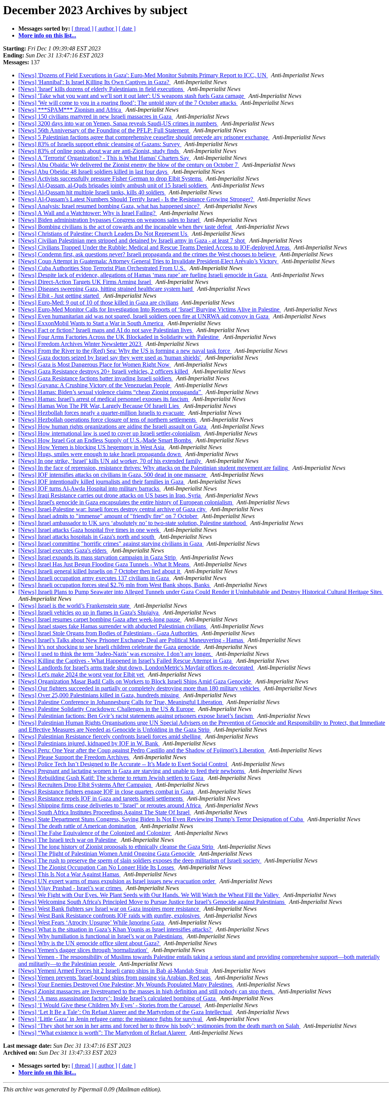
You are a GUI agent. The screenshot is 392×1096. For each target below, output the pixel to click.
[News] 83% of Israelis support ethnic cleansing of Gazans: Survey (99, 144)
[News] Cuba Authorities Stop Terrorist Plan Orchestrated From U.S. (102, 268)
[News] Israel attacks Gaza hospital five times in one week (89, 530)
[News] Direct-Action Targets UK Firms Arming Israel (85, 282)
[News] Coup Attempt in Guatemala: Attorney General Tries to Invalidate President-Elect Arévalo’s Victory (148, 261)
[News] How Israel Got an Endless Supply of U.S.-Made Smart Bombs (105, 440)
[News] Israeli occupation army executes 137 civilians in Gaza (94, 578)
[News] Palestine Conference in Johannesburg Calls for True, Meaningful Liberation (121, 702)
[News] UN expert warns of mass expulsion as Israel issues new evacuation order (117, 881)
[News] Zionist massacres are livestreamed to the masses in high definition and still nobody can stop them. (146, 991)
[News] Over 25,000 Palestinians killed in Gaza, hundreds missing (99, 695)
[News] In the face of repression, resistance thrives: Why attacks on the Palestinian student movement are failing (153, 468)
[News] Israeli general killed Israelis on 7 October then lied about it (99, 571)
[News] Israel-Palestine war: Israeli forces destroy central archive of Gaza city (112, 509)
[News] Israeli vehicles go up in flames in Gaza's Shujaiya (89, 612)
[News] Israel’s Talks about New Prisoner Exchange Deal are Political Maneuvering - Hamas (131, 640)
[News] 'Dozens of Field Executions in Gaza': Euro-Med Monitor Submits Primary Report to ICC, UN (143, 75)
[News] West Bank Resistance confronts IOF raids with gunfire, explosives (109, 915)
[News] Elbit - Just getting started (59, 295)
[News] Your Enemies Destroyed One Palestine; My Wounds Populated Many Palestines (126, 984)
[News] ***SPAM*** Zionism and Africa (70, 109)
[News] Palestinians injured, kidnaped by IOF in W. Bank (89, 743)
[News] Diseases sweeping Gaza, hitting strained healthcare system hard (106, 288)
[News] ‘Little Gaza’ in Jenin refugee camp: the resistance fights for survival (110, 1019)
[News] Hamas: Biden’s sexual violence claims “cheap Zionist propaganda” (110, 392)
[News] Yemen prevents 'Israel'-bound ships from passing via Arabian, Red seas (115, 977)
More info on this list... (47, 35)
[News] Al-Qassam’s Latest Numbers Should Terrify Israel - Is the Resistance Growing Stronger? (136, 199)
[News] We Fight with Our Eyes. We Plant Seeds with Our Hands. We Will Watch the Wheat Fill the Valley (149, 895)
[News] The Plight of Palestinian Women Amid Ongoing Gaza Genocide (107, 853)
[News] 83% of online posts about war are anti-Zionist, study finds (99, 151)
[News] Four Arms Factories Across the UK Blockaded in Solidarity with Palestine (119, 337)
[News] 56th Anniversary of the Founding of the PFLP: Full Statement (104, 130)
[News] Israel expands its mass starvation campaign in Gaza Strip (97, 557)
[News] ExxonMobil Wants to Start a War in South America (91, 323)
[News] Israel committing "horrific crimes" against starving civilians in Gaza (111, 543)
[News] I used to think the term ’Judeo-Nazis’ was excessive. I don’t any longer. (115, 654)
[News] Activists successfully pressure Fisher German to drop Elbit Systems (110, 178)
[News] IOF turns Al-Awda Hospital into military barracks (89, 488)
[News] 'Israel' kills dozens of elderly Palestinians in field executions (101, 89)
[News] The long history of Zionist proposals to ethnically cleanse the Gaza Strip (116, 846)
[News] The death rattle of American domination (77, 826)
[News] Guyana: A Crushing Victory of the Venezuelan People (95, 385)
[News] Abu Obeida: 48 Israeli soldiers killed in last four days (93, 171)
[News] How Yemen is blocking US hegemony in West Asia (92, 447)
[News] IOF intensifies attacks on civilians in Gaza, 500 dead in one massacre (112, 474)
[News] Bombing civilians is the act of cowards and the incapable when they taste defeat (125, 226)
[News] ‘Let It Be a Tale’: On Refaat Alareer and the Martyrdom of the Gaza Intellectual (125, 1012)
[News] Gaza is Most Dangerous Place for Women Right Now (94, 364)
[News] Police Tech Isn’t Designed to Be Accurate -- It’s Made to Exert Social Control (123, 764)
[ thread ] (82, 28)
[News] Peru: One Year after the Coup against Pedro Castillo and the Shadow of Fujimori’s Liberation (142, 750)
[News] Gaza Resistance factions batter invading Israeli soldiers (95, 378)
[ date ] (127, 28)
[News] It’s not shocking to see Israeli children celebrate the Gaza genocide (109, 647)
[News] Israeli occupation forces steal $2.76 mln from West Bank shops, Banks (114, 585)
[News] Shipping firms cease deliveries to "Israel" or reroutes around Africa (110, 805)
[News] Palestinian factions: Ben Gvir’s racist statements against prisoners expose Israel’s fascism (136, 716)
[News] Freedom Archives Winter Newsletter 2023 (80, 344)
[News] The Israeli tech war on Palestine (68, 840)
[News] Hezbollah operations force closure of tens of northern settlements (107, 419)
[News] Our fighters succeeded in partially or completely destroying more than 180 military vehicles (139, 688)
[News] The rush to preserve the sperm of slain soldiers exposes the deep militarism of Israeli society (139, 860)
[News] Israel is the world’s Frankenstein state (74, 605)
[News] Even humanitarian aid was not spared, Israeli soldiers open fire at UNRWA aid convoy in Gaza (144, 316)
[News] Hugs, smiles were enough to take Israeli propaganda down (100, 454)
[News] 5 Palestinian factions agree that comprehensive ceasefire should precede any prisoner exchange (144, 137)
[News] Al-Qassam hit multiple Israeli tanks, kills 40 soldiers (92, 192)
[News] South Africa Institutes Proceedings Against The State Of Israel (104, 812)
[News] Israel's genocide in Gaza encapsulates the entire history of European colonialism (126, 502)
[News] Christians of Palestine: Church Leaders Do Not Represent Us (103, 233)
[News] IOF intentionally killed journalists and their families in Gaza (101, 481)
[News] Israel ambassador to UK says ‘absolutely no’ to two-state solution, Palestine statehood (132, 523)
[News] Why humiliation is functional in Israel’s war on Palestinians (101, 936)
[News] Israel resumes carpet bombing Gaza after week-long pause (99, 619)
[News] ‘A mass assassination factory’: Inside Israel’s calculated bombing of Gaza (117, 998)
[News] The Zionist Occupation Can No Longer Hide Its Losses (96, 867)
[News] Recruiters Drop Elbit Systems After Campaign (85, 784)
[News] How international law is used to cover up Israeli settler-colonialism (109, 433)
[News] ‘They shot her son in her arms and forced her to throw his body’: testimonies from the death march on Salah (159, 1026)
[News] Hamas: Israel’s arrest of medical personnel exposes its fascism (103, 399)
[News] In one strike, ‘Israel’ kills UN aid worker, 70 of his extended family (110, 461)
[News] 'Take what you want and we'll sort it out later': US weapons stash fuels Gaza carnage (131, 96)
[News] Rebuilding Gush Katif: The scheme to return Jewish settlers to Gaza (111, 778)
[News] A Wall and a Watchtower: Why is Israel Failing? (87, 213)
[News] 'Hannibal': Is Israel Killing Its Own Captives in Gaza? (94, 82)
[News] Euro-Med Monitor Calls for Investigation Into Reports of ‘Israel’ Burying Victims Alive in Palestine (149, 309)
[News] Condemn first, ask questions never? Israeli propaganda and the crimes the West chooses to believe (147, 254)
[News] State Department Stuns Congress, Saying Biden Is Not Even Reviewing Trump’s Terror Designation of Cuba (161, 819)
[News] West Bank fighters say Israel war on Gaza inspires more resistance (109, 908)
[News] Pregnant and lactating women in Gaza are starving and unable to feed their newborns (132, 771)
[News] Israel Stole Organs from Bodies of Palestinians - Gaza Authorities (108, 633)
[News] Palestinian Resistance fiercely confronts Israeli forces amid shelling (110, 736)
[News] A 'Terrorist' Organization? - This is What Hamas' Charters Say (104, 158)
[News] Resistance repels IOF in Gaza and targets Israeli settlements (101, 798)
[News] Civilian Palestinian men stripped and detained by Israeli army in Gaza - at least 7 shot (132, 240)
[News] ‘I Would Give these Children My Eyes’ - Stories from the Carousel (110, 1005)
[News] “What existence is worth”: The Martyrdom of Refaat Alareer (102, 1032)
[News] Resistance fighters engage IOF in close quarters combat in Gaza (106, 791)
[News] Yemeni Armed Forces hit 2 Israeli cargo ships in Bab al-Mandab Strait (113, 970)
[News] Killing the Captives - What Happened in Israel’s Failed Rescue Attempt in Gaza (125, 660)
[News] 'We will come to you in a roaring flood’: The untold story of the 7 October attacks (128, 102)
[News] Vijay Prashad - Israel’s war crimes (70, 888)
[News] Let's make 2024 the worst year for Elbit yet (81, 674)
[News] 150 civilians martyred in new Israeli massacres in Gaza (95, 116)
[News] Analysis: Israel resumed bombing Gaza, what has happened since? (109, 206)
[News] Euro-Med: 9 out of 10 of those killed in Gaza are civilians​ (98, 302)
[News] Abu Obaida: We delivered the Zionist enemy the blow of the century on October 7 (128, 164)
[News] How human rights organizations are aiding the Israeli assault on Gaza (113, 426)
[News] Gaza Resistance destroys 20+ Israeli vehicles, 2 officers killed (103, 371)
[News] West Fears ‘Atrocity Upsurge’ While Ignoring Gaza (91, 922)
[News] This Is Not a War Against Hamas (69, 874)
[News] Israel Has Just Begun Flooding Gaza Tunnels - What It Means (104, 564)
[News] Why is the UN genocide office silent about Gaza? (89, 943)
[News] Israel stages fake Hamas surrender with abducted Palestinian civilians (112, 626)
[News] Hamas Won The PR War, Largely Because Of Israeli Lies (99, 406)
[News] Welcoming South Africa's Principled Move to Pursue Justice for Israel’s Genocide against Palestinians (152, 902)
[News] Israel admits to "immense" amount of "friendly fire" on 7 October (108, 516)
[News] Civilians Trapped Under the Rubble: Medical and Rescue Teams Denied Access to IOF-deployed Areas (154, 247)
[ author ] (106, 28)
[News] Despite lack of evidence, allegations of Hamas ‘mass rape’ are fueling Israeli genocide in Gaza (143, 275)
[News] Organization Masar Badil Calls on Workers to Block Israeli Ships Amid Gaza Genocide (135, 681)
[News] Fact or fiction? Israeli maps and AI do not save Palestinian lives (105, 330)
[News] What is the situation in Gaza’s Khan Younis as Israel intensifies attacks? (115, 929)
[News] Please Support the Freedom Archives (74, 757)
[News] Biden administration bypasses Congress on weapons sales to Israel (109, 220)
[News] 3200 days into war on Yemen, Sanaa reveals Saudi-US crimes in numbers (118, 123)
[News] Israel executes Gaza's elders (63, 550)
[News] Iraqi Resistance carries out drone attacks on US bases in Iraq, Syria (110, 495)
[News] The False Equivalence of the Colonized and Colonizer (95, 833)
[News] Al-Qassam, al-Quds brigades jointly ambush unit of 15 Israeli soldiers (113, 185)
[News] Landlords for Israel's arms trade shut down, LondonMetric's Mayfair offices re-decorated (136, 667)
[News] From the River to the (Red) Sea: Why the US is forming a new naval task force (125, 350)
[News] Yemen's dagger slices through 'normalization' (83, 950)
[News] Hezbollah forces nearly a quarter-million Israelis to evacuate (101, 412)
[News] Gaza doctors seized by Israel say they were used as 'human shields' (110, 357)
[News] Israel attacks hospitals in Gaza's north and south (87, 536)
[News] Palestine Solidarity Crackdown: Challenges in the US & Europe (106, 709)
